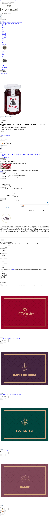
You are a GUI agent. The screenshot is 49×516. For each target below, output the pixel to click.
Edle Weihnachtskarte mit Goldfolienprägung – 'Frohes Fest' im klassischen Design (10, 450)
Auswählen (2, 343)
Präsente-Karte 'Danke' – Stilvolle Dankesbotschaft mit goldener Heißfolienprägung (10, 506)
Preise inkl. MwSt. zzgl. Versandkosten (5, 135)
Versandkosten (13, 269)
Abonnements (15, 22)
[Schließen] (0, 515)
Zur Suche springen (9, 0)
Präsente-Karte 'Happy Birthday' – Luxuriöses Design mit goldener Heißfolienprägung (10, 394)
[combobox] (3, 13)
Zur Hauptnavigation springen (15, 0)
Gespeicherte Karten (19, 22)
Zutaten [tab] (3, 155)
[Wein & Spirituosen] (4, 63)
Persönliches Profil (5, 22)
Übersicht (1, 22)
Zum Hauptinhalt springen (3, 0)
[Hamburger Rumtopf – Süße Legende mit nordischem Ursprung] (5, 169)
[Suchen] (8, 13)
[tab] (21, 154)
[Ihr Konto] (1, 18)
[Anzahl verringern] (1, 139)
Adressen (8, 22)
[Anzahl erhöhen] (6, 139)
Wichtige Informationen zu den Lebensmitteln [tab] (7, 156)
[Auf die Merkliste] (1, 337)
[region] (24, 96)
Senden (9, 245)
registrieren (3, 21)
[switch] (2, 513)
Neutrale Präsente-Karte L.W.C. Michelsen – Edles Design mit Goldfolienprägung (10, 338)
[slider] (24, 513)
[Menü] (1, 14)
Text (1, 341)
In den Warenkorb (3, 140)
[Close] (1, 278)
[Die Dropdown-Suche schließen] (10, 13)
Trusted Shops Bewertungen (5, 157)
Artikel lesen (1, 171)
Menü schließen (3, 19)
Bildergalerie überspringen (3, 73)
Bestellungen (11, 22)
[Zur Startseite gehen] (9, 12)
